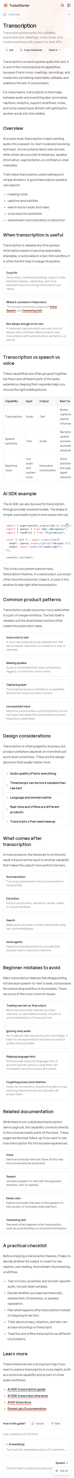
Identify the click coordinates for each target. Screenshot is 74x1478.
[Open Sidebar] (69, 5)
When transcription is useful (33, 235)
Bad (57, 1423)
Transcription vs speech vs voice (31, 360)
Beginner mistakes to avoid (31, 967)
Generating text (32, 310)
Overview (13, 128)
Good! (40, 1423)
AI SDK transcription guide (26, 1389)
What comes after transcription (22, 841)
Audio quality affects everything (33, 773)
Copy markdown (33, 50)
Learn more (15, 1354)
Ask (11, 50)
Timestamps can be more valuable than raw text (38, 785)
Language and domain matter (31, 797)
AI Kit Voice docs (19, 1402)
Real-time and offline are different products (34, 809)
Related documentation (28, 1111)
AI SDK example (19, 493)
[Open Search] (62, 5)
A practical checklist (25, 1245)
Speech (11, 310)
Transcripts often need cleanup (32, 821)
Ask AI (64, 1470)
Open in (53, 50)
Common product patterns (32, 599)
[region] (37, 541)
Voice (53, 306)
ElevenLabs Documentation (27, 1409)
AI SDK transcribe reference (28, 1396)
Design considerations (27, 736)
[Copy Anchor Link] (26, 128)
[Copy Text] (67, 525)
